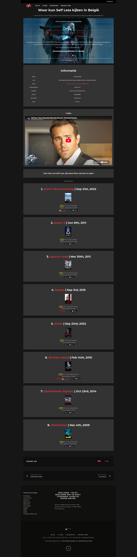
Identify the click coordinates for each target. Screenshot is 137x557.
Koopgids (54, 5)
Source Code (59, 256)
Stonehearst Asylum (58, 391)
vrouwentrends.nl (70, 541)
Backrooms (26, 500)
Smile (58, 323)
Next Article (102, 474)
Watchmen (59, 425)
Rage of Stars (26, 502)
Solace (59, 290)
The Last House (27, 498)
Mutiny (25, 510)
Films (44, 5)
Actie (67, 83)
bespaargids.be (85, 541)
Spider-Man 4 (26, 504)
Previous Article (36, 474)
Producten (66, 5)
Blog (38, 5)
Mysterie (72, 83)
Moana (25, 512)
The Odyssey (26, 496)
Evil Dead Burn (27, 506)
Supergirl (25, 508)
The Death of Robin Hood (30, 514)
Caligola (102, 476)
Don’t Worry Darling (59, 189)
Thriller (87, 83)
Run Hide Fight (37, 476)
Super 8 (59, 222)
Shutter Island (59, 357)
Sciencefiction (79, 83)
